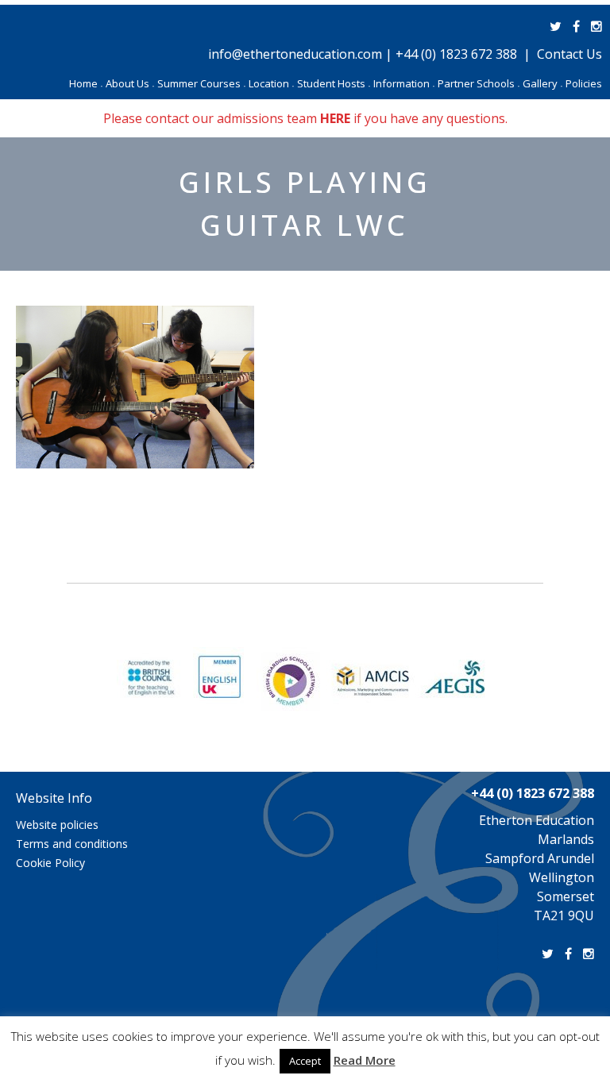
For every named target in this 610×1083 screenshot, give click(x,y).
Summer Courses (201, 83)
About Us (130, 83)
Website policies (57, 824)
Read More (365, 1060)
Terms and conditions (72, 843)
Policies (584, 83)
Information (403, 83)
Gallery (542, 83)
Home (85, 83)
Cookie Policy (50, 862)
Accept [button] (305, 1061)
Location (271, 83)
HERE (335, 118)
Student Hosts (333, 83)
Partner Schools (478, 83)
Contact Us (569, 54)
